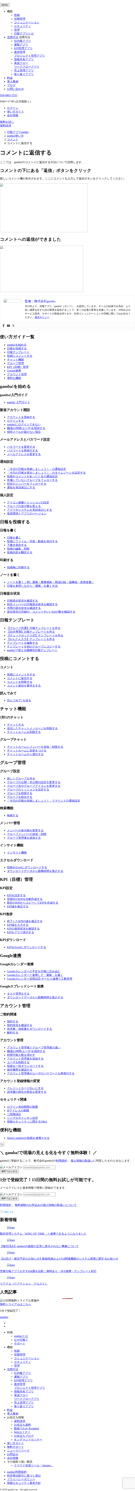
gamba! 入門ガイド (18, 402)
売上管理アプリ (24, 70)
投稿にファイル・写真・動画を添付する (32, 541)
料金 (10, 77)
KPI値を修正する (17, 906)
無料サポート (15, 1446)
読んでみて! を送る (19, 700)
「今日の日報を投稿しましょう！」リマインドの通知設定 (43, 800)
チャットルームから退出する (25, 754)
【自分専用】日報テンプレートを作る (31, 631)
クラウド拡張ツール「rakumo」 (33, 1465)
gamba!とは (21, 1336)
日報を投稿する (17, 348)
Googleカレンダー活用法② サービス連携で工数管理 (39, 978)
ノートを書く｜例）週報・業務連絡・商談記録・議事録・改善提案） (50, 582)
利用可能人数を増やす (21, 1054)
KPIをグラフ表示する (20, 932)
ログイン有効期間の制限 (22, 1106)
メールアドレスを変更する (24, 454)
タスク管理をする (18, 993)
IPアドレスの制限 (18, 1110)
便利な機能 (14, 378)
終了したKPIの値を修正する (25, 921)
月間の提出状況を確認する (24, 607)
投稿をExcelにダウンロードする (27, 867)
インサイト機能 (17, 852)
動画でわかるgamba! (26, 1428)
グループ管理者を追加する (24, 837)
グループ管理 (15, 363)
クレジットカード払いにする (25, 1088)
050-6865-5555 (8, 95)
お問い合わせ (15, 88)
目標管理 (19, 18)
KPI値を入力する (17, 924)
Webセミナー (22, 1432)
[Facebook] (3, 326)
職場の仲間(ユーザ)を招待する (26, 428)
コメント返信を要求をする (24, 685)
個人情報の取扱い (82, 1160)
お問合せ (12, 1454)
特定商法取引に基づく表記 (24, 1475)
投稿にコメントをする (21, 674)
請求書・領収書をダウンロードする (29, 1028)
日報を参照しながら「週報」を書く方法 (32, 585)
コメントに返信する (19, 678)
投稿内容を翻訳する (19, 552)
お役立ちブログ (24, 1435)
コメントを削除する (19, 681)
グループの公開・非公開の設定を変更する (33, 782)
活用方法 (12, 1369)
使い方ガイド (15, 111)
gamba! (4, 1317)
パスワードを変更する (21, 446)
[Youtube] (8, 326)
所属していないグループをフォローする (32, 480)
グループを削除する (19, 793)
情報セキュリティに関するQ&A (27, 1121)
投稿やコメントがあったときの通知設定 (32, 476)
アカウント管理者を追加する (25, 1058)
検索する (12, 815)
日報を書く (14, 537)
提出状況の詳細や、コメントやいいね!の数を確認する (41, 611)
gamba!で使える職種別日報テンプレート (32, 650)
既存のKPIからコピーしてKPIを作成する (32, 902)
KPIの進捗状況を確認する (23, 928)
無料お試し (7, 121)
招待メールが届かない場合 (24, 431)
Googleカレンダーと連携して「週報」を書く (35, 975)
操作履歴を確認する (19, 1069)
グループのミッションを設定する (28, 789)
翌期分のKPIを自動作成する (25, 899)
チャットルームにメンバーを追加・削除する (35, 746)
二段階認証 (14, 1114)
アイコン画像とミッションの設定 (28, 502)
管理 (17, 29)
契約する (12, 1021)
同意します (9, 1212)
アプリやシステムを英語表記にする (29, 509)
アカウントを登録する (21, 417)
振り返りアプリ (24, 74)
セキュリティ (22, 26)
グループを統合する (19, 796)
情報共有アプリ (24, 59)
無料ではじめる (9, 1171)
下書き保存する (17, 545)
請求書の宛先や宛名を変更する (26, 1091)
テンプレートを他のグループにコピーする (33, 646)
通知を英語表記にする (21, 487)
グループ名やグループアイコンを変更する (33, 785)
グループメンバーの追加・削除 (26, 834)
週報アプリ (21, 44)
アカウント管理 (17, 374)
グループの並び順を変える (24, 506)
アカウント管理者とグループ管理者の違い (33, 1047)
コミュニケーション (26, 22)
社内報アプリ (22, 40)
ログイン (12, 107)
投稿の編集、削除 (18, 548)
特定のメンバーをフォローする (26, 483)
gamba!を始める (17, 344)
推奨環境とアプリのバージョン (26, 513)
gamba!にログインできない (24, 424)
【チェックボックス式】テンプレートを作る (35, 635)
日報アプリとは (24, 33)
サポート (19, 1343)
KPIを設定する (16, 895)
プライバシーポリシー (21, 1479)
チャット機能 (15, 359)
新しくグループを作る (21, 778)
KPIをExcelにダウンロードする (26, 947)
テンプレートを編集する (22, 642)
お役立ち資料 (22, 1424)
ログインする (15, 420)
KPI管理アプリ (23, 48)
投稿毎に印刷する (18, 567)
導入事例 (12, 81)
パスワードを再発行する (22, 450)
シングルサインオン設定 (22, 1117)
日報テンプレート (18, 352)
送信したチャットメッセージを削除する (32, 728)
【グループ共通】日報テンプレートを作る (33, 628)
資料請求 (5, 125)
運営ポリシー (42, 317)
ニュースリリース (18, 1450)
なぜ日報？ (21, 1339)
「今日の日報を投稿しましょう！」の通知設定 (36, 468)
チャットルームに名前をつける (26, 750)
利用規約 (61, 1160)
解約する (12, 1032)
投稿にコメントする (19, 355)
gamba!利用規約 (17, 1471)
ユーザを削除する (18, 1062)
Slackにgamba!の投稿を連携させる (28, 1137)
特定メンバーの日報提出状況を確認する (32, 604)
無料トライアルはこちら (15, 1304)
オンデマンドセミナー (28, 1439)
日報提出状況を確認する (22, 600)
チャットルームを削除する (24, 732)
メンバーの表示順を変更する (25, 830)
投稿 (17, 15)
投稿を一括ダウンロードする (25, 1065)
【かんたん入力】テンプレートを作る (31, 639)
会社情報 (12, 115)
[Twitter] (13, 326)
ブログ (11, 85)
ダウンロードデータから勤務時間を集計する (35, 871)
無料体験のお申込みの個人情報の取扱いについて (46, 1204)
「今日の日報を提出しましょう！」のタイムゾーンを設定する (46, 472)
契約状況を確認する (19, 1025)
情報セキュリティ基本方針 (24, 1482)
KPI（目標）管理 (17, 366)
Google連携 (14, 370)
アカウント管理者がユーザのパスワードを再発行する (41, 1073)
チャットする (15, 724)
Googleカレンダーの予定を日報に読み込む (33, 971)
